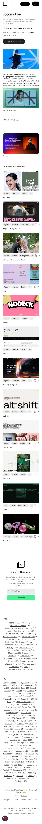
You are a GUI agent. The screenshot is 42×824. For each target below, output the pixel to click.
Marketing (15, 318)
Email (11, 715)
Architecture (31, 685)
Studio (23, 349)
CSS (34, 699)
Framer (14, 443)
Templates (29, 767)
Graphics (22, 723)
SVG (9, 767)
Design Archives (26, 631)
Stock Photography (28, 658)
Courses (28, 696)
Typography (27, 661)
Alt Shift (6, 416)
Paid (22, 748)
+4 (31, 193)
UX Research (16, 666)
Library (9, 737)
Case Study (25, 225)
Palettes (32, 748)
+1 (29, 287)
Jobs (33, 732)
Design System (13, 707)
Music (14, 745)
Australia (16, 381)
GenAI (32, 721)
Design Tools (29, 707)
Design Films (12, 634)
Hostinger (24, 796)
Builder (21, 690)
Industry (19, 729)
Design (24, 193)
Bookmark (9, 28)
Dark (23, 381)
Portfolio (14, 655)
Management (31, 737)
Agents (26, 682)
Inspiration (11, 645)
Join (35, 4)
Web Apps (10, 775)
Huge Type (22, 28)
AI (35, 682)
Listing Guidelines (27, 808)
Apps (20, 685)
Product (33, 753)
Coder (11, 693)
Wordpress (21, 781)
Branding (16, 193)
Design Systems (28, 634)
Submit (25, 4)
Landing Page (15, 734)
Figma (11, 639)
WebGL (32, 775)
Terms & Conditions (22, 810)
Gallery (22, 721)
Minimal (29, 28)
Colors (30, 693)
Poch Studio (7, 541)
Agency (31, 32)
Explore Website (13, 41)
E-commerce (28, 712)
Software (31, 762)
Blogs (25, 688)
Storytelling (20, 764)
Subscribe (21, 598)
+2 (32, 225)
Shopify (20, 762)
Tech (18, 767)
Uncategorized (29, 664)
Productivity (27, 655)
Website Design (26, 537)
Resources (11, 658)
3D (6, 682)
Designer (26, 704)
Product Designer (14, 756)
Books (34, 688)
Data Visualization (25, 701)
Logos (19, 737)
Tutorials (13, 661)
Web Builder (15, 669)
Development (22, 505)
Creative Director (11, 699)
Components (15, 696)
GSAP (33, 723)
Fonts (11, 718)
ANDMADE (6, 478)
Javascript (23, 732)
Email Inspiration (30, 636)
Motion (14, 256)
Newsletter (25, 745)
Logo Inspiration (27, 647)
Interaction (10, 732)
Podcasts (8, 753)
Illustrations (11, 642)
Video (22, 773)
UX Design (11, 773)
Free (31, 718)
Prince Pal (12, 35)
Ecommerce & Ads (12, 636)
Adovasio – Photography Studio (14, 260)
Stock (8, 764)
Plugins (34, 751)
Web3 (28, 666)
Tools (7, 770)
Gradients (10, 723)
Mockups (27, 653)
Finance (30, 715)
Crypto (25, 699)
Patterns (8, 751)
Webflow (28, 669)
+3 (30, 349)
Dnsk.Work (6, 353)
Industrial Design (27, 642)
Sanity (23, 287)
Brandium (6, 197)
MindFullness (27, 650)
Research (9, 759)
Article (15, 688)
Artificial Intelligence (20, 625)
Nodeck (5, 322)
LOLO (4, 291)
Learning (12, 647)
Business (32, 690)
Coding (12, 631)
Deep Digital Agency (10, 385)
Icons (31, 639)
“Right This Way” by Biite (11, 229)
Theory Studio (8, 447)
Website (12, 778)
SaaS (33, 759)
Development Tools (28, 710)
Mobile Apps (15, 653)
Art (6, 688)
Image (8, 729)
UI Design (32, 770)
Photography (24, 256)
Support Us (20, 792)
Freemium (10, 721)
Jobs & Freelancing (28, 645)
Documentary (13, 712)
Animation (27, 623)
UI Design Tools (13, 664)
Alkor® (5, 510)
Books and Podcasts (15, 628)
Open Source (11, 748)
